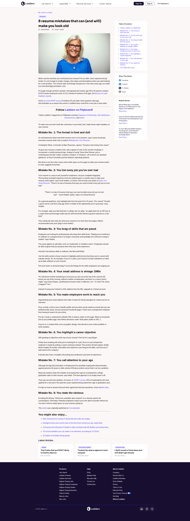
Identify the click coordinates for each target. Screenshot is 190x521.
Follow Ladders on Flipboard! (130, 28)
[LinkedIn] (141, 509)
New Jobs (62, 499)
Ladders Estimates (119, 478)
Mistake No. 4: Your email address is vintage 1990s (129, 45)
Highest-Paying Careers (67, 487)
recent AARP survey (53, 101)
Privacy (115, 484)
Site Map (116, 496)
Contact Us (91, 481)
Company (116, 472)
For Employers (163, 3)
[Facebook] (147, 509)
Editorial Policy (118, 490)
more (82, 118)
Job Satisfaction (103, 115)
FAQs (89, 472)
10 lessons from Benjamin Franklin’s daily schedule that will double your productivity (75, 427)
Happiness (82, 115)
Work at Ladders (119, 499)
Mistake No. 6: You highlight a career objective (130, 54)
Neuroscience (70, 118)
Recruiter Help (92, 478)
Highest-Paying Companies (68, 484)
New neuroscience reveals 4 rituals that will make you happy (66, 419)
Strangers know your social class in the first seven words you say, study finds (72, 423)
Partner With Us (118, 475)
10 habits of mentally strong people (56, 436)
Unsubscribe (91, 484)
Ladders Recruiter (65, 478)
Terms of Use (117, 487)
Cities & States (64, 493)
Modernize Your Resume (80, 140)
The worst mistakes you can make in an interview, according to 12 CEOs (71, 431)
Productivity (91, 115)
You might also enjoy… (128, 67)
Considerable (74, 408)
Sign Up (139, 3)
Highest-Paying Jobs (66, 481)
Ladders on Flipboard (78, 109)
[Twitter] (152, 509)
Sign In (149, 3)
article (44, 408)
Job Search (63, 472)
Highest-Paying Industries (68, 490)
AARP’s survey (79, 380)
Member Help (91, 475)
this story (105, 387)
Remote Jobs (63, 496)
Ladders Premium (65, 475)
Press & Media (117, 481)
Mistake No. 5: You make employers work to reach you (130, 50)
